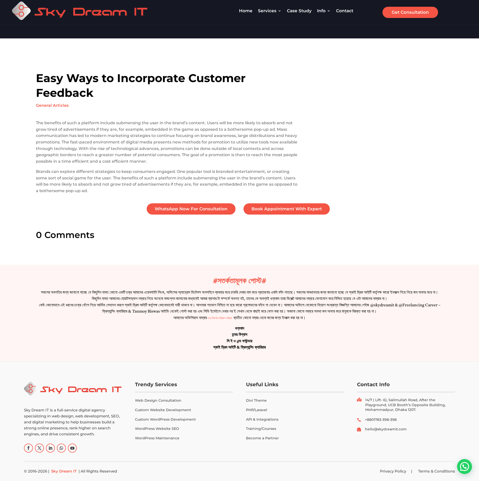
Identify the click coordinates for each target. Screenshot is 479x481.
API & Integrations (262, 419)
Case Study (299, 10)
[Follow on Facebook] (28, 448)
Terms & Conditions (436, 471)
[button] (464, 466)
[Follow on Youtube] (72, 448)
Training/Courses (261, 428)
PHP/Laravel (256, 410)
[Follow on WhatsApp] (61, 448)
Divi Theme (256, 400)
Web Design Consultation (158, 400)
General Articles (52, 105)
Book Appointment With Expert (286, 208)
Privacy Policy (393, 471)
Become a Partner (262, 438)
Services (267, 10)
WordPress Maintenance (157, 438)
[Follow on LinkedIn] (50, 448)
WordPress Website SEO (157, 428)
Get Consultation (410, 12)
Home (245, 10)
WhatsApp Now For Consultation (191, 208)
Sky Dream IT (64, 471)
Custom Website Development (163, 410)
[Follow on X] (39, 448)
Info (321, 10)
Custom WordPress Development (165, 419)
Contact (344, 10)
